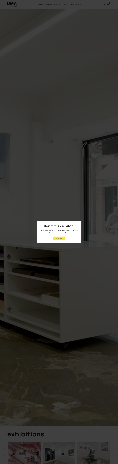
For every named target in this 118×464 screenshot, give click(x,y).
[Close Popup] (79, 222)
